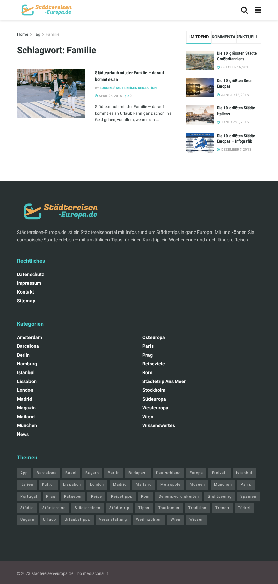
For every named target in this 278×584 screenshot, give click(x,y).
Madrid (24, 399)
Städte (27, 508)
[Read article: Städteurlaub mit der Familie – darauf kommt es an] (51, 93)
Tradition (197, 508)
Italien (26, 484)
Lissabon (27, 381)
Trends (222, 508)
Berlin (23, 355)
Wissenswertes (158, 425)
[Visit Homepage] (45, 10)
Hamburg (27, 363)
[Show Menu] (258, 10)
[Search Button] (244, 10)
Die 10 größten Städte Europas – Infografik (236, 138)
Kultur (48, 484)
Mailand (26, 416)
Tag (37, 34)
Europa (196, 473)
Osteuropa (153, 337)
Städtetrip (119, 508)
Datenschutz (30, 274)
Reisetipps (121, 496)
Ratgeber (73, 496)
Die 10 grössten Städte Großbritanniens (237, 56)
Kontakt (25, 292)
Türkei (244, 508)
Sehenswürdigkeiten (179, 496)
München (27, 425)
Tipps (144, 508)
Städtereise (54, 508)
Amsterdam (29, 337)
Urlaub (49, 519)
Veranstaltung (113, 519)
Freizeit (219, 473)
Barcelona (28, 346)
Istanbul (26, 372)
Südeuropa (154, 399)
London (25, 390)
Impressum (29, 283)
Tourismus (168, 508)
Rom (147, 372)
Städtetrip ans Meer (164, 381)
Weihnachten (149, 519)
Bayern (92, 473)
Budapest (137, 473)
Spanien (248, 496)
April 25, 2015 (110, 96)
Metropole (170, 484)
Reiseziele (153, 363)
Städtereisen (87, 508)
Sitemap (26, 300)
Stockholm (153, 390)
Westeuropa (155, 407)
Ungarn (27, 519)
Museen (197, 484)
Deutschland (168, 473)
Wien (147, 416)
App (24, 473)
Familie (52, 34)
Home (22, 34)
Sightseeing (220, 496)
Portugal (28, 496)
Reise (96, 496)
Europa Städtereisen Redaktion (128, 88)
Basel (71, 473)
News (23, 434)
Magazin (26, 407)
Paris (148, 346)
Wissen (196, 519)
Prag (147, 355)
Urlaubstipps (77, 519)
